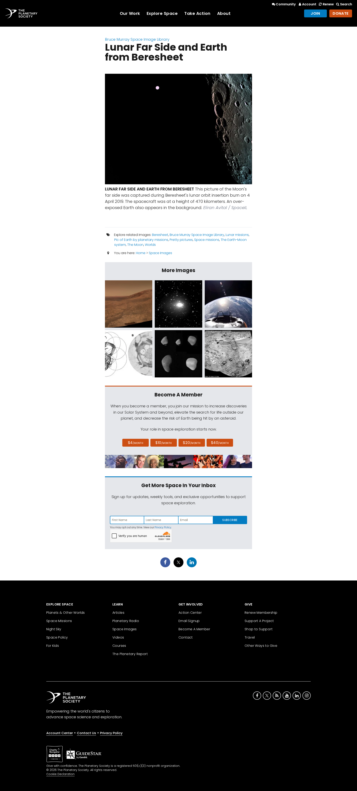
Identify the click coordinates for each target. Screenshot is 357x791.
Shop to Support (259, 629)
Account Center (59, 733)
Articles (118, 612)
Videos (118, 637)
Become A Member (194, 629)
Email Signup (189, 621)
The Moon (135, 244)
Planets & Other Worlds (65, 612)
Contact (185, 637)
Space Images (160, 253)
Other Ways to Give (261, 645)
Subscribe (229, 520)
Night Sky (53, 629)
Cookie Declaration (60, 774)
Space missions (206, 239)
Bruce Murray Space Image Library (137, 39)
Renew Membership (261, 612)
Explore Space (162, 13)
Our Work (130, 13)
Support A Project (259, 621)
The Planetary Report (130, 654)
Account (309, 4)
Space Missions (59, 621)
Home (140, 253)
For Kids (52, 645)
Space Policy (57, 637)
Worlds (150, 244)
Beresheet (160, 234)
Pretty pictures (181, 239)
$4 (135, 442)
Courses (119, 645)
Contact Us (86, 733)
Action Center (190, 612)
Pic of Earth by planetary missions (141, 239)
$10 (163, 442)
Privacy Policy (163, 527)
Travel (250, 637)
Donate (341, 13)
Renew (328, 4)
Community (286, 4)
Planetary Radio (125, 621)
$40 (220, 442)
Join (315, 13)
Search (346, 4)
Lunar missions (237, 234)
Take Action (197, 13)
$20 (191, 442)
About (224, 13)
